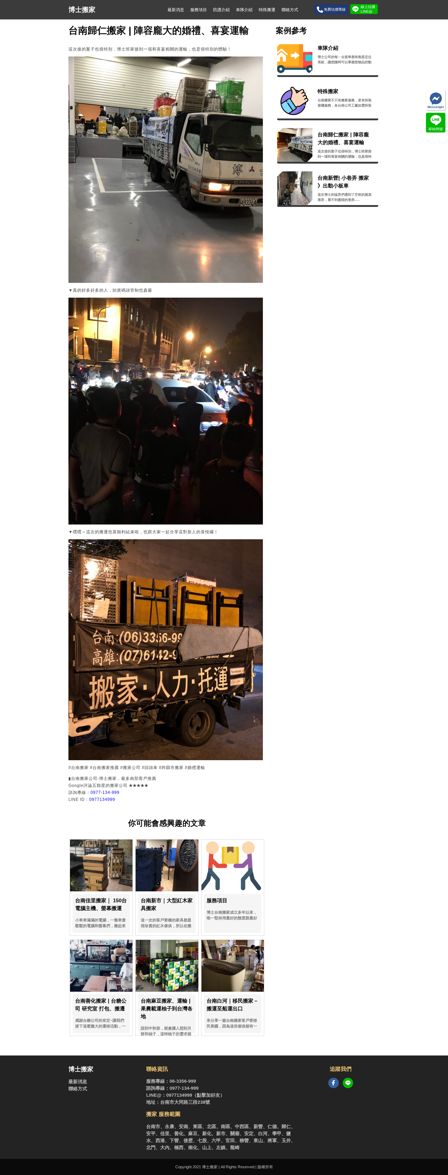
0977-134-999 (105, 792)
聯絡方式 (290, 10)
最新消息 (175, 10)
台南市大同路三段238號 (185, 1102)
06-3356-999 (183, 1081)
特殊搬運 (267, 10)
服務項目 (198, 10)
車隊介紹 (244, 10)
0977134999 (102, 799)
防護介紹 (221, 10)
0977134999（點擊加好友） (195, 1095)
